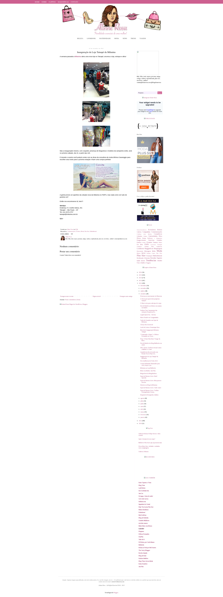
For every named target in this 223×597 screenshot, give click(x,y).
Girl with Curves (143, 499)
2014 (140, 277)
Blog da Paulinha (143, 518)
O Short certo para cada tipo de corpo (150, 303)
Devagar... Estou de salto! (146, 496)
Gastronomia (153, 244)
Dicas (139, 238)
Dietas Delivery (147, 238)
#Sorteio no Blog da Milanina (148, 385)
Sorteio (143, 260)
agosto (143, 398)
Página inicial (97, 296)
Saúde (138, 260)
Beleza (159, 230)
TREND (133, 38)
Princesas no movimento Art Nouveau (151, 296)
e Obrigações (158, 238)
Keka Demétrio (143, 564)
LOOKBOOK (91, 38)
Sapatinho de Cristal (144, 504)
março (142, 412)
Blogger (115, 592)
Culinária (139, 236)
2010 (140, 423)
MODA (116, 38)
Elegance (141, 531)
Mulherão (141, 545)
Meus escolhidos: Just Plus (148, 370)
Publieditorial (93, 231)
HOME (37, 2)
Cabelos (139, 232)
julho (142, 401)
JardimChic (159, 246)
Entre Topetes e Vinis (145, 482)
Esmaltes (159, 240)
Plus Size (86, 231)
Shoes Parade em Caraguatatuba (149, 317)
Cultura (145, 236)
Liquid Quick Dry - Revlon (148, 314)
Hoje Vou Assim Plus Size (146, 507)
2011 (140, 420)
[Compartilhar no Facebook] (66, 234)
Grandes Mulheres (144, 520)
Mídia (153, 251)
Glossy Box (149, 246)
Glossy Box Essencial (146, 324)
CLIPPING (52, 2)
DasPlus (141, 537)
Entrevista (151, 240)
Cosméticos (158, 234)
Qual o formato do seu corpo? (147, 439)
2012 (140, 283)
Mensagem (147, 251)
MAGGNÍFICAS (63, 2)
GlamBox (139, 246)
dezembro (144, 285)
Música (138, 253)
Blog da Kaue (142, 555)
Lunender (141, 528)
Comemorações (71, 231)
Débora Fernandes (144, 534)
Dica (160, 236)
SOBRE (44, 2)
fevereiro (143, 414)
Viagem (148, 263)
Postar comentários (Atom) (72, 299)
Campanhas (146, 232)
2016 (140, 272)
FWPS (146, 244)
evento (144, 242)
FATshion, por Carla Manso (146, 542)
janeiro (143, 417)
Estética (139, 242)
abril (142, 409)
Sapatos (159, 258)
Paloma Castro (151, 253)
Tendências (151, 260)
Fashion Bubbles (143, 558)
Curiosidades (152, 236)
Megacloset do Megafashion (148, 373)
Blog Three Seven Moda (146, 561)
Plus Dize (159, 253)
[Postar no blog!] (63, 234)
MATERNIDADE (105, 38)
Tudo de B (142, 539)
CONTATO (74, 2)
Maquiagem (158, 248)
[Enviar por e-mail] (61, 234)
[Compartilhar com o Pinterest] (68, 234)
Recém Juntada (143, 553)
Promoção (149, 256)
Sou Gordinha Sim (144, 490)
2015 (140, 275)
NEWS (125, 38)
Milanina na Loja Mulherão (148, 368)
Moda (82, 231)
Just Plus (141, 566)
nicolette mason (143, 523)
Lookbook (140, 248)
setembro (143, 294)
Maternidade (140, 251)
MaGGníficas (142, 515)
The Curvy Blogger (144, 550)
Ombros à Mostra (143, 451)
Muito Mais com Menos (145, 526)
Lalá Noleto (142, 488)
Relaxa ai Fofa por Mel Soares (147, 547)
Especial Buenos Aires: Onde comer (150, 387)
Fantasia (155, 242)
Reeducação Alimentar (143, 258)
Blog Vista (142, 485)
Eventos (78, 231)
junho (142, 403)
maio (142, 406)
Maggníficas (149, 248)
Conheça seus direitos (144, 234)
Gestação (159, 244)
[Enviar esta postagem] (71, 233)
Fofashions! (142, 512)
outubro (143, 291)
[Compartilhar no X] (64, 234)
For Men (140, 244)
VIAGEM (143, 38)
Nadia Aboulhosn (143, 509)
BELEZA (80, 38)
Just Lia (141, 493)
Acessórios (152, 230)
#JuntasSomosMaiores (142, 229)
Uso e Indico (141, 263)
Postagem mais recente (66, 296)
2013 (140, 280)
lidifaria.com (142, 501)
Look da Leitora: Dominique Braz (149, 327)
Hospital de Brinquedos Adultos (149, 395)
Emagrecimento (141, 240)
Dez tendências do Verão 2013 (149, 361)
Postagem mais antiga (126, 296)
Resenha (153, 258)
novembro (144, 288)
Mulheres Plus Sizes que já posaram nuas (150, 442)
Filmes (160, 242)
